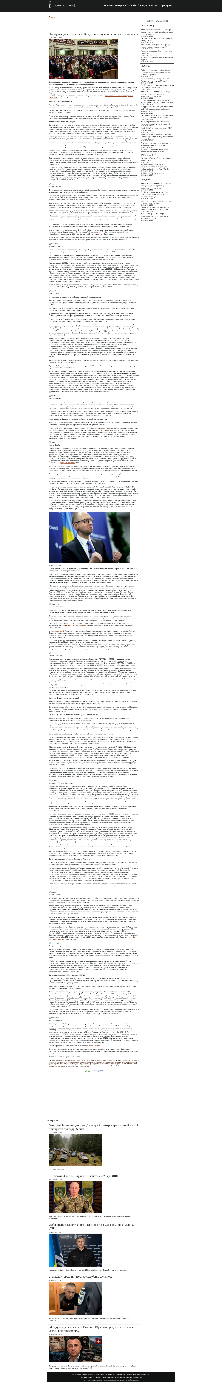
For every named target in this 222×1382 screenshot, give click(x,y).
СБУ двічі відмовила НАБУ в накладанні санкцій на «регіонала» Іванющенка (157, 116)
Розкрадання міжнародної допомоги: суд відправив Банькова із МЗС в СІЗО (157, 144)
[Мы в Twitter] (156, 21)
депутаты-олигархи (102, 1060)
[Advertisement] (94, 25)
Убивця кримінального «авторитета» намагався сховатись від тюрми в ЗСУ (156, 122)
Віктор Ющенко (74, 1062)
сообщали (105, 430)
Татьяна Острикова (100, 1065)
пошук (143, 5)
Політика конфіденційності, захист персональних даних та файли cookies (111, 1380)
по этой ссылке (94, 1046)
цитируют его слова (67, 463)
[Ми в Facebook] (86, 1071)
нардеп (84, 1060)
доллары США (126, 1060)
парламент (133, 1062)
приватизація (135, 1060)
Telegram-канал (136, 1377)
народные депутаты (75, 1060)
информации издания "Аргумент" (73, 625)
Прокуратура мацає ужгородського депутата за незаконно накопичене (155, 208)
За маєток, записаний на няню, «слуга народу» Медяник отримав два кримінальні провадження (156, 93)
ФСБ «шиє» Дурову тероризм (152, 173)
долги (123, 1062)
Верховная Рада (91, 1060)
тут (148, 1374)
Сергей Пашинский (126, 1063)
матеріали (121, 5)
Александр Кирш (111, 1065)
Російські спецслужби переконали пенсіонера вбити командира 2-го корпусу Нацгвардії (154, 151)
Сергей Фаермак (54, 1063)
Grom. (50, 5)
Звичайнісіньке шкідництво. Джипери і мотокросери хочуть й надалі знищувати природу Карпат (93, 1127)
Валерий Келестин (99, 1062)
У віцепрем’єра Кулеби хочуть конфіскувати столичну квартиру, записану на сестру (154, 215)
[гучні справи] (82, 1374)
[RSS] (100, 1071)
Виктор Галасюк (81, 1065)
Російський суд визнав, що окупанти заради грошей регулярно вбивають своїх (157, 101)
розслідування (60, 1060)
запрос (119, 1060)
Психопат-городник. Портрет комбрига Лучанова (81, 1276)
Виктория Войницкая (61, 1066)
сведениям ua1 (58, 631)
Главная (52, 17)
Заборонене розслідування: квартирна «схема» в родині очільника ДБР (91, 1226)
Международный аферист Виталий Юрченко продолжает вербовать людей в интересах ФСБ (92, 1328)
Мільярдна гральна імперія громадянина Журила (157, 58)
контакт (154, 5)
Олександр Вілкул (60, 1065)
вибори (128, 1062)
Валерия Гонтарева (95, 1063)
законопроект (113, 1060)
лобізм (67, 1060)
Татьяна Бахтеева (73, 1066)
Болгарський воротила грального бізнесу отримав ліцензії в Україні (157, 202)
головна (108, 5)
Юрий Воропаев (73, 1063)
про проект (167, 5)
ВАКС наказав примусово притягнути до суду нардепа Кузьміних (157, 86)
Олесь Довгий (64, 1063)
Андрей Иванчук (54, 1062)
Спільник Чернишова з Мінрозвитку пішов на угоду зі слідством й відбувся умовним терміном (156, 72)
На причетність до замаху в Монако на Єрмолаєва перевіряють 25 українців (156, 79)
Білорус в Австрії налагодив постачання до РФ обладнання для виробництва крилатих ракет (157, 108)
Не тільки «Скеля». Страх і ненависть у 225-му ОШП (83, 1176)
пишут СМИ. (100, 232)
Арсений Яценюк (64, 1062)
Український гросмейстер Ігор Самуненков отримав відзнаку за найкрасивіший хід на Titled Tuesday (155, 166)
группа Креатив (109, 1062)
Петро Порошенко (84, 1063)
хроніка (133, 5)
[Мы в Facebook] (148, 21)
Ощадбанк (118, 1062)
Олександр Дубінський (86, 1062)
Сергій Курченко (84, 1066)
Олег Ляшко (90, 1065)
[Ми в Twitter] (93, 1071)
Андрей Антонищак (122, 1065)
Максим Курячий (71, 1065)
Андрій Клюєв (106, 1063)
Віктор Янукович (115, 1063)
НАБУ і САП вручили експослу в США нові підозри (156, 129)
